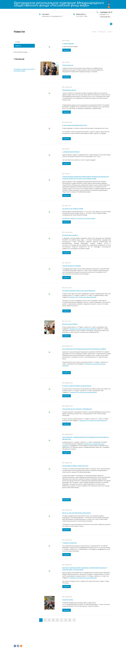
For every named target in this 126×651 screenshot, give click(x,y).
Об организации (28, 24)
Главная (16, 24)
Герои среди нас (67, 65)
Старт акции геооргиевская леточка (74, 125)
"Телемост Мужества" (69, 543)
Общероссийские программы (74, 635)
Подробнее (66, 50)
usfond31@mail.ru (97, 640)
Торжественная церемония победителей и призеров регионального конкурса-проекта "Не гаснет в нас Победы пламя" (85, 177)
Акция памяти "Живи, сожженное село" (75, 466)
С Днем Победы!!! (68, 43)
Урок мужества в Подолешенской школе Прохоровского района (84, 349)
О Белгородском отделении (49, 635)
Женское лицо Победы (69, 324)
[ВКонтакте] (109, 4)
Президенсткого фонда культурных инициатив (82, 297)
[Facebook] (109, 1)
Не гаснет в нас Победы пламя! (72, 209)
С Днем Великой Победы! (70, 152)
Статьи (17, 42)
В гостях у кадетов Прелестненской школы (76, 386)
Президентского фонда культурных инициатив (82, 329)
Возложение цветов (69, 90)
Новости (18, 45)
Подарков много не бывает (71, 266)
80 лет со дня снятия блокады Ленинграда (76, 513)
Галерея (105, 24)
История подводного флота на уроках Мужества (78, 291)
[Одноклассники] (109, 7)
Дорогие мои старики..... (70, 235)
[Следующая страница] (74, 620)
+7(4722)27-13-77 (106, 12)
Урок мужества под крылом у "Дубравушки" (77, 409)
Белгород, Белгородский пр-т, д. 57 (102, 635)
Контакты (94, 24)
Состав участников (46, 640)
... (61, 620)
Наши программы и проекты (50, 24)
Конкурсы (68, 24)
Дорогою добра (67, 600)
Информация (81, 24)
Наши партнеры (44, 637)
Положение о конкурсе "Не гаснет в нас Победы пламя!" (78, 218)
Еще (114, 24)
